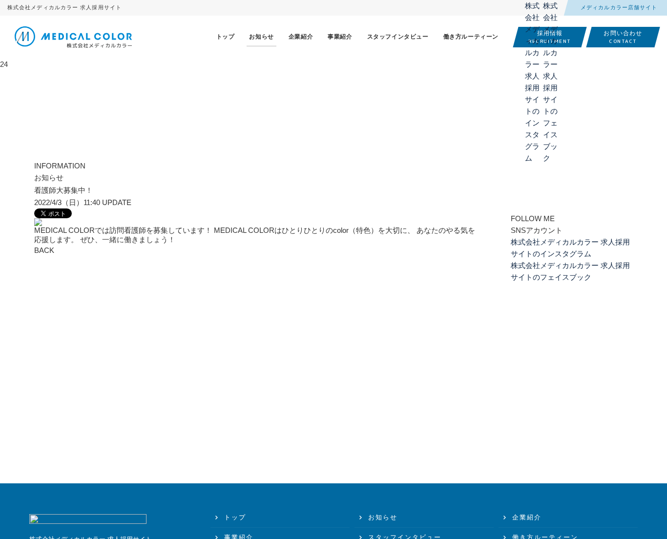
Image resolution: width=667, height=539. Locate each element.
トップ (225, 36)
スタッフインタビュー (398, 36)
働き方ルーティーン (471, 36)
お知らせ (261, 36)
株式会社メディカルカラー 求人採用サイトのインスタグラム (532, 8)
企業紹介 (301, 36)
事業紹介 (340, 36)
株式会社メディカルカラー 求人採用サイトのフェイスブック (550, 8)
